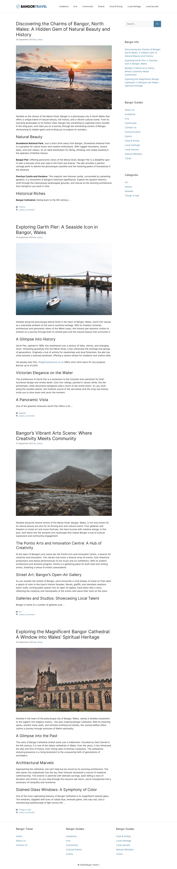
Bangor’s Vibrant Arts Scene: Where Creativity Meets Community (54, 435)
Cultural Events (132, 132)
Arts (75, 6)
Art (20, 612)
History (22, 207)
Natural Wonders (133, 154)
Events (101, 6)
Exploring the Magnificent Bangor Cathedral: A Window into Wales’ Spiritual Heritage (63, 634)
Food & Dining (116, 6)
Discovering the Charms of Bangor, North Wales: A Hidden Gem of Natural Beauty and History (63, 29)
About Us (130, 110)
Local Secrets (152, 6)
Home (19, 836)
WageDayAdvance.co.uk (50, 362)
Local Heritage (134, 6)
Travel (128, 158)
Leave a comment (26, 210)
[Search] (157, 24)
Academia (63, 6)
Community (88, 6)
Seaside (22, 413)
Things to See (25, 810)
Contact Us (130, 127)
